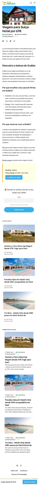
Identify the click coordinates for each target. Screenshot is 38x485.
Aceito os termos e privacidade (19, 205)
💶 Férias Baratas (7, 36)
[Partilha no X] (7, 41)
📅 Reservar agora (14, 177)
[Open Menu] (34, 3)
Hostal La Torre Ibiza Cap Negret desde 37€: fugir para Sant (18, 247)
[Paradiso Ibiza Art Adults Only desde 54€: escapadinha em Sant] (19, 267)
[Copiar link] (14, 41)
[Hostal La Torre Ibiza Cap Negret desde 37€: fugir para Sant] (19, 234)
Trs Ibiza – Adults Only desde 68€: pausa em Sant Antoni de (18, 314)
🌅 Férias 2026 (9, 352)
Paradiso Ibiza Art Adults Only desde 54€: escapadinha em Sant (18, 281)
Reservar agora (29, 482)
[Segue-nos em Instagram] (20, 465)
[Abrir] (31, 3)
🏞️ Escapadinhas (7, 34)
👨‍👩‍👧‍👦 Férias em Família (21, 34)
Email (19, 197)
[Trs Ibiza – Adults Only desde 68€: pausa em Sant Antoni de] (19, 301)
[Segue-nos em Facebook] (17, 465)
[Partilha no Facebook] (3, 41)
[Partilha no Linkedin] (10, 41)
